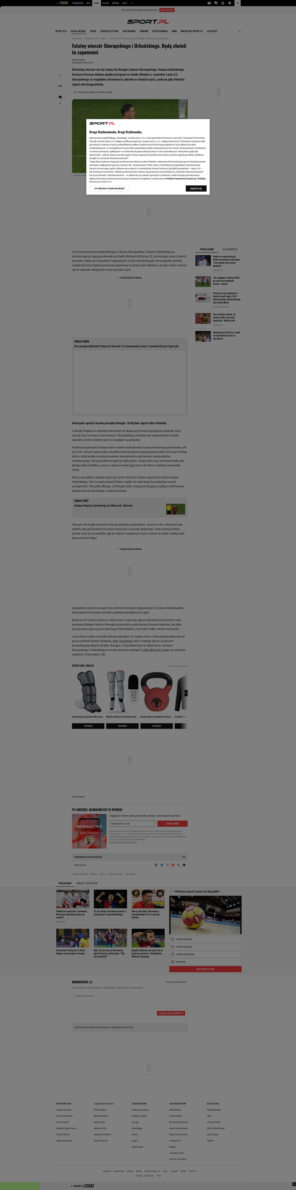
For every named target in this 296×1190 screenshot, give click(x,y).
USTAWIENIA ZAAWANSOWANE (110, 188)
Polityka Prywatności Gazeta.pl (181, 178)
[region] (148, 157)
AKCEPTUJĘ (196, 188)
